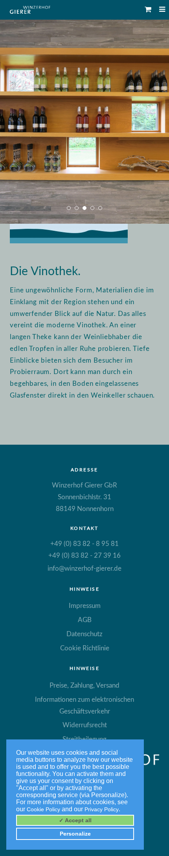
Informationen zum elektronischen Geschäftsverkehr (84, 705)
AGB (85, 620)
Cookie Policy (43, 809)
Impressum (85, 605)
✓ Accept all (75, 820)
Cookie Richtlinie (84, 648)
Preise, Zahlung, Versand (84, 685)
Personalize (75, 833)
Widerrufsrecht (84, 725)
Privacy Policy (101, 809)
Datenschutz (84, 634)
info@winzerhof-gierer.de (84, 568)
